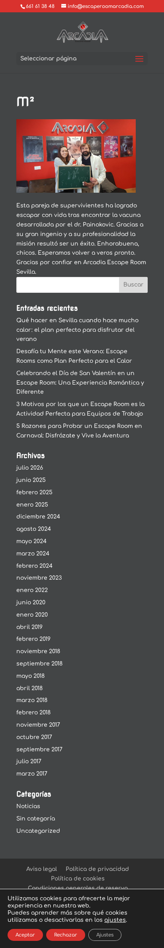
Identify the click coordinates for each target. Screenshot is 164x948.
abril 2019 (29, 627)
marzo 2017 (31, 774)
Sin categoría (35, 819)
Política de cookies (78, 879)
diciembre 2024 (38, 517)
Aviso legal (41, 869)
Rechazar (65, 935)
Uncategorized (38, 831)
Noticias (28, 806)
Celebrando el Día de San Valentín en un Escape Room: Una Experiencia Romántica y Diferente (80, 382)
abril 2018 (29, 688)
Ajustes (104, 935)
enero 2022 (32, 590)
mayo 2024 (31, 541)
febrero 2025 (34, 492)
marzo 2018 (31, 700)
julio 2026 (29, 468)
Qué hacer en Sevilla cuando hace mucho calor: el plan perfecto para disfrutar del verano (77, 329)
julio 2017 (28, 761)
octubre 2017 (34, 737)
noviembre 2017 (38, 725)
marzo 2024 (32, 554)
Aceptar (25, 935)
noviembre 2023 (39, 578)
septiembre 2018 (39, 664)
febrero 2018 (33, 713)
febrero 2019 (33, 639)
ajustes (115, 920)
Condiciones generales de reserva (78, 888)
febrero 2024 (34, 566)
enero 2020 (32, 615)
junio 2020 (30, 603)
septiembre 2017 (39, 750)
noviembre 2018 (38, 651)
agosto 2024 (33, 529)
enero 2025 (32, 505)
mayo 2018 (30, 676)
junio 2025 (31, 480)
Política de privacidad (97, 869)
